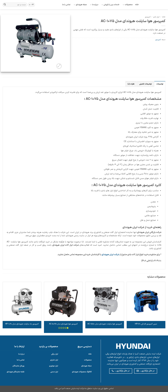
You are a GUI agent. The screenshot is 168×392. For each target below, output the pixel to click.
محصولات (129, 4)
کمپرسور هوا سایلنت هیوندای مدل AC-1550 (104, 324)
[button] (59, 66)
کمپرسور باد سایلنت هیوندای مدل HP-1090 (22, 324)
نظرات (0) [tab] (131, 84)
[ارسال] (4, 4)
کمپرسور (148, 17)
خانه (137, 4)
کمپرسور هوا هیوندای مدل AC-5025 (63, 324)
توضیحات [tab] (159, 84)
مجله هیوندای (81, 4)
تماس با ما (66, 4)
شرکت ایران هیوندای (110, 254)
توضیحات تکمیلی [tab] (145, 84)
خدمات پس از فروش (111, 4)
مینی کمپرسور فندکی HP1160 (146, 324)
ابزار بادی (156, 17)
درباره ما (95, 4)
